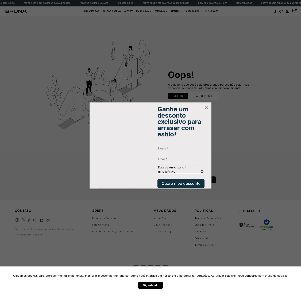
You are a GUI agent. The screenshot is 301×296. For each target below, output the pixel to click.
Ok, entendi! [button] (150, 285)
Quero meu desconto (181, 183)
